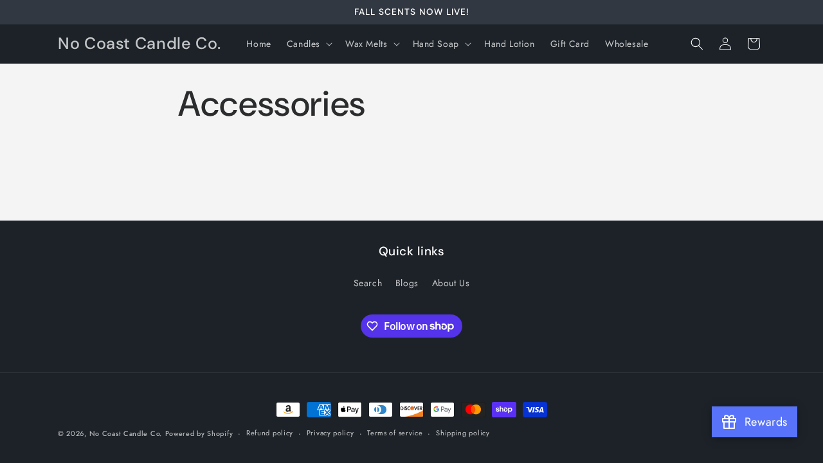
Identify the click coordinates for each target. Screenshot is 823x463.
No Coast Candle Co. (125, 433)
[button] (308, 43)
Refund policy (269, 433)
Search (368, 283)
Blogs (407, 283)
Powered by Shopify (199, 433)
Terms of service (394, 433)
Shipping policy (463, 433)
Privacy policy (330, 433)
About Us (451, 283)
